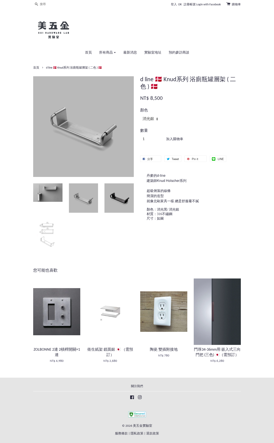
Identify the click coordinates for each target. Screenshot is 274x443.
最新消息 (130, 52)
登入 (174, 4)
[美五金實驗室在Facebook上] (132, 398)
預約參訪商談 (179, 52)
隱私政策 (137, 433)
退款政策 (152, 433)
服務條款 (121, 433)
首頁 (88, 52)
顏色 (144, 110)
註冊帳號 (190, 4)
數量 (144, 131)
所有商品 (106, 52)
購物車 (236, 4)
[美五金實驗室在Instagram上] (139, 398)
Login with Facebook (208, 4)
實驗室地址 (152, 52)
